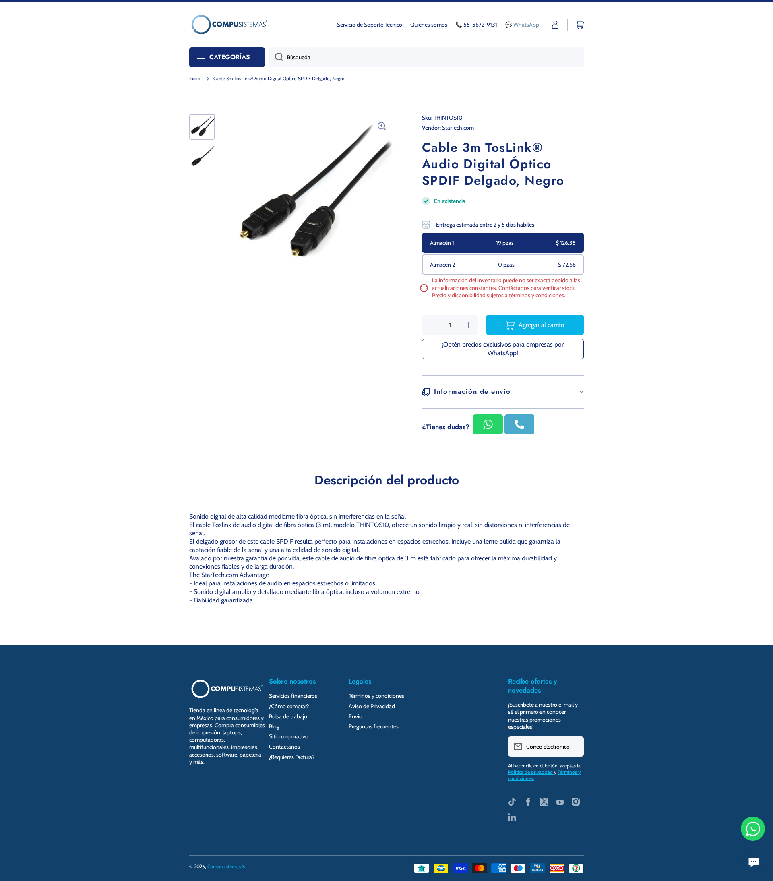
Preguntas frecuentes (374, 726)
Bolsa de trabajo (288, 716)
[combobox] (426, 57)
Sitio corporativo (288, 736)
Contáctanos (284, 746)
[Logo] (229, 24)
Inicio (194, 78)
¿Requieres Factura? (291, 757)
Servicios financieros (293, 695)
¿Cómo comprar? (289, 706)
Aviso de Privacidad (372, 706)
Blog (274, 726)
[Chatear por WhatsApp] (753, 829)
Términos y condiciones (376, 695)
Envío (355, 716)
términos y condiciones (536, 295)
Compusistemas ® (226, 866)
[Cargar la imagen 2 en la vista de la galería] (202, 157)
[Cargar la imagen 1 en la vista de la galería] (202, 127)
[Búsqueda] (276, 57)
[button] (580, 25)
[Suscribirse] (574, 746)
